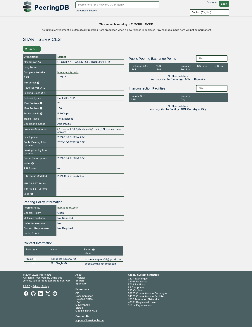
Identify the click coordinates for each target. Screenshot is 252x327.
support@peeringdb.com (89, 320)
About (78, 274)
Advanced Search (86, 10)
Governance (82, 304)
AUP (67, 280)
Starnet (61, 56)
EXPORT (32, 48)
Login (224, 3)
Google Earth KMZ (86, 310)
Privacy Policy (41, 286)
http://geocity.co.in (67, 72)
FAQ (78, 301)
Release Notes (84, 298)
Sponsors (81, 283)
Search (79, 280)
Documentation (84, 295)
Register (211, 2)
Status (79, 307)
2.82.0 (26, 286)
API (77, 292)
